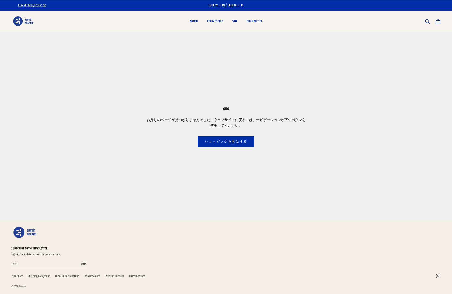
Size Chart (17, 276)
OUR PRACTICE (254, 21)
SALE (234, 21)
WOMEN (194, 21)
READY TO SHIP (215, 21)
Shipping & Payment (39, 276)
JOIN (84, 264)
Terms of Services (114, 276)
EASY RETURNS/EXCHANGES (32, 5)
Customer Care (137, 276)
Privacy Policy (92, 276)
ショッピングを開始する (226, 141)
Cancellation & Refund (67, 276)
